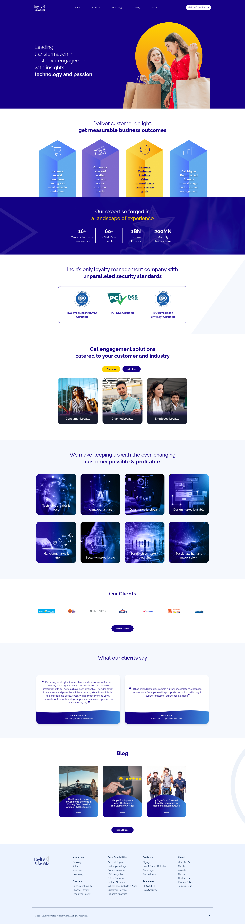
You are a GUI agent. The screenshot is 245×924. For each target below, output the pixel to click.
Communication (116, 870)
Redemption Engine (118, 866)
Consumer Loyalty (82, 886)
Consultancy (149, 874)
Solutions (96, 7)
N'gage (146, 862)
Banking (77, 862)
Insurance (78, 870)
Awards (182, 870)
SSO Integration (116, 874)
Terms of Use (185, 886)
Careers (182, 874)
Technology (116, 7)
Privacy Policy (185, 882)
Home (77, 7)
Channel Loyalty (81, 890)
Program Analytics (117, 894)
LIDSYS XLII (149, 886)
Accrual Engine (116, 862)
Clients (181, 866)
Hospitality (78, 874)
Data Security (150, 890)
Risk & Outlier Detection (155, 866)
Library (137, 7)
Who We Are (184, 862)
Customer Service (117, 890)
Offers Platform (116, 878)
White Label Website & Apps (122, 886)
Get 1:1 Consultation (198, 7)
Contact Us (184, 878)
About (154, 7)
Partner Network (116, 882)
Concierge (148, 870)
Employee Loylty (81, 894)
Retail (75, 866)
